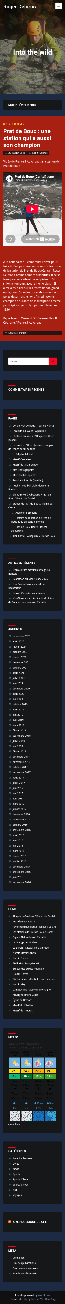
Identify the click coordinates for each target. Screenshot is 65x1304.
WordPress (44, 1295)
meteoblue (14, 1124)
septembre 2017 (22, 772)
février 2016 (19, 856)
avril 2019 (18, 720)
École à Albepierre (22, 1158)
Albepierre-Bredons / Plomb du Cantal (34, 916)
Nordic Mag (19, 984)
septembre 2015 (22, 871)
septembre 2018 (22, 735)
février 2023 (19, 657)
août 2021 (18, 672)
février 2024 (19, 646)
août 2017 (18, 777)
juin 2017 (18, 788)
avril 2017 (18, 798)
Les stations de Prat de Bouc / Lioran (33, 932)
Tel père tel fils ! (24, 454)
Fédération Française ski (26, 963)
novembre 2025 (21, 636)
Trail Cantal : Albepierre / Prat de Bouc (34, 536)
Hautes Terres (20, 973)
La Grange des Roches (25, 942)
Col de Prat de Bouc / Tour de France (33, 425)
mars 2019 (18, 725)
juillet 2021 (19, 678)
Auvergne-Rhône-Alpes (25, 994)
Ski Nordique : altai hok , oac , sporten (34, 979)
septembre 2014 (22, 882)
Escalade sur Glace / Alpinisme (29, 430)
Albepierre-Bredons (26, 512)
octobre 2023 (20, 651)
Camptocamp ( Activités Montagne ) (32, 989)
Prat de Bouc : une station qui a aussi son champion (27, 138)
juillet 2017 (19, 782)
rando (16, 1168)
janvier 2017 (19, 809)
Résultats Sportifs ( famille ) (28, 480)
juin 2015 (18, 877)
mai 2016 (18, 845)
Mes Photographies (23, 469)
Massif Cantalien (22, 459)
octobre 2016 (20, 824)
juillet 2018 (19, 740)
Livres (16, 1163)
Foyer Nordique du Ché (29, 1222)
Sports (16, 1174)
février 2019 (19, 730)
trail (15, 1189)
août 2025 (18, 641)
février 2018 (19, 751)
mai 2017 (18, 793)
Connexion (19, 1257)
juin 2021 (18, 683)
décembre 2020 (21, 688)
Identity (22, 1299)
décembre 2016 (21, 814)
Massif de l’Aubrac (22, 1010)
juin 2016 (18, 840)
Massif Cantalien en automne (29, 593)
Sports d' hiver (13, 124)
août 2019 (18, 709)
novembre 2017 (21, 761)
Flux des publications (24, 1263)
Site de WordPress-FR (25, 1273)
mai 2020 (18, 699)
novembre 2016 (21, 819)
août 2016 (18, 835)
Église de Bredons (22, 1000)
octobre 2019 (20, 704)
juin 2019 (18, 714)
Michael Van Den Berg (43, 1299)
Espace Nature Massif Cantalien (30, 937)
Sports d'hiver (20, 1184)
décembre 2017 (21, 756)
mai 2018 (18, 746)
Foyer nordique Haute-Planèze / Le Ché (34, 926)
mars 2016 (18, 850)
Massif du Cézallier (23, 1005)
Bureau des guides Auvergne (28, 968)
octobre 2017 (20, 767)
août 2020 (18, 693)
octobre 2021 (20, 667)
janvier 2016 (19, 861)
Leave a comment (17, 332)
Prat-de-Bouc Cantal (24, 921)
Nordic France (20, 958)
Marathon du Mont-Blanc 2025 (30, 579)
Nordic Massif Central (24, 952)
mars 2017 (18, 803)
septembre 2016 (22, 830)
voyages (17, 1195)
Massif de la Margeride (25, 464)
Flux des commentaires (25, 1268)
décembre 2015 (21, 866)
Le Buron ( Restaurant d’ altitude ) (31, 947)
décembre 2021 (21, 662)
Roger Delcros (19, 7)
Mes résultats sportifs (24, 475)
